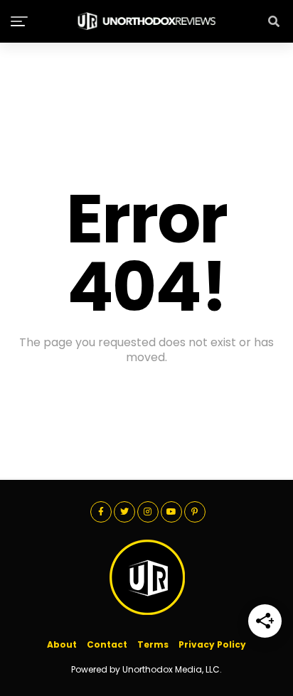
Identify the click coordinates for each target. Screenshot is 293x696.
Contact (107, 644)
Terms (153, 644)
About (62, 644)
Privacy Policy (212, 644)
